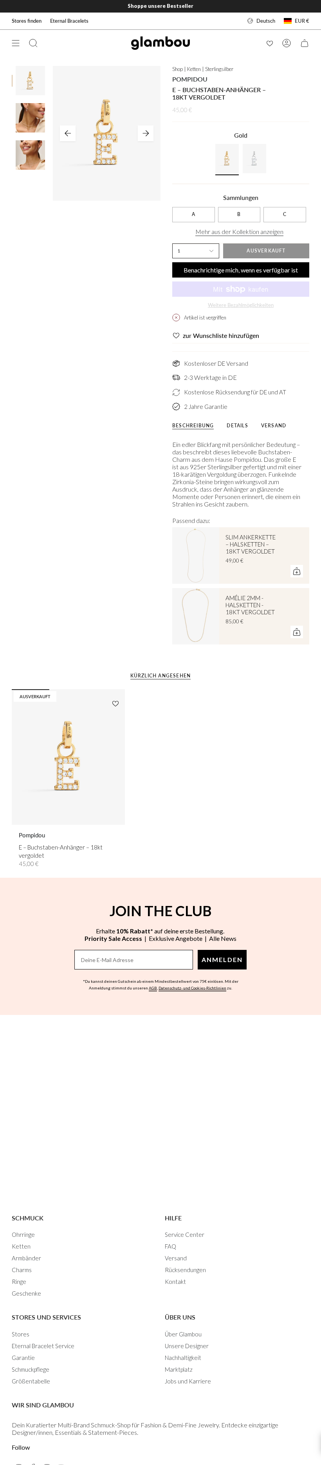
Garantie (23, 1357)
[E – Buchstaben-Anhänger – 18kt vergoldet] (68, 757)
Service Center (184, 1234)
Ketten (21, 1246)
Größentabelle (31, 1381)
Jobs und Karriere (188, 1381)
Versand (176, 1258)
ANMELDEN (222, 959)
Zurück (68, 133)
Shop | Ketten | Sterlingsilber (202, 69)
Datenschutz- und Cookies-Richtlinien (192, 988)
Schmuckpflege (30, 1369)
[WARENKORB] (305, 43)
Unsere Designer (187, 1345)
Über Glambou (183, 1334)
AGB (153, 988)
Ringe (19, 1281)
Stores (20, 1334)
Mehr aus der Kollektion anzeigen (239, 231)
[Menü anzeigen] (15, 43)
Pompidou (189, 79)
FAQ (170, 1246)
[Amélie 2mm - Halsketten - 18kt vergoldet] (195, 616)
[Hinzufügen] (296, 571)
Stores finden (26, 21)
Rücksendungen (185, 1269)
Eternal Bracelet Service (43, 1345)
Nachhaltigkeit (183, 1357)
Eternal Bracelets (69, 21)
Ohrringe (23, 1234)
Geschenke (26, 1293)
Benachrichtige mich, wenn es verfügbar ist (241, 270)
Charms (22, 1269)
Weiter (145, 133)
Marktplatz (179, 1369)
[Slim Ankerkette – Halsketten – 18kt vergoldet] (195, 555)
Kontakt (175, 1281)
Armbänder (26, 1258)
